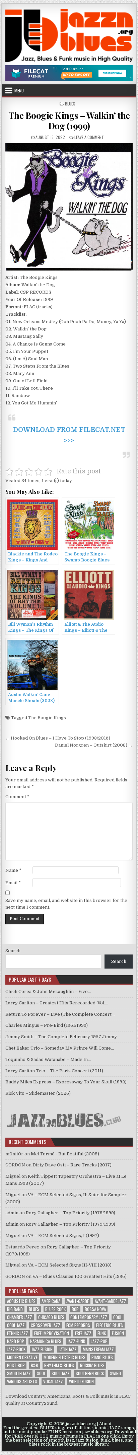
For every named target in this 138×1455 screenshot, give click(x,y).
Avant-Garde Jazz (110, 1301)
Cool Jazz (16, 1325)
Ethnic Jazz (17, 1333)
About (105, 1424)
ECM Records (78, 1325)
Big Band (15, 1309)
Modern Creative (22, 1357)
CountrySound (41, 1403)
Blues (70, 103)
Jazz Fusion (42, 1349)
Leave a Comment (89, 137)
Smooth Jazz (19, 1373)
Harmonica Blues (45, 1341)
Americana (51, 1301)
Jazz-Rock (16, 1349)
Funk (101, 1333)
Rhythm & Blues (59, 1365)
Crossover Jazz (45, 1325)
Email (13, 882)
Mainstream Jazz (98, 1349)
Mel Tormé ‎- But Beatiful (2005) (65, 1153)
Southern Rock (90, 1373)
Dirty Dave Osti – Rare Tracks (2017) (72, 1164)
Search (12, 950)
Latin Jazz (68, 1349)
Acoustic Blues (21, 1301)
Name (13, 870)
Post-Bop (16, 1365)
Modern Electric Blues (64, 1357)
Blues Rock (55, 1309)
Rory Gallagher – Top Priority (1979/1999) (70, 1212)
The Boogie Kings (47, 717)
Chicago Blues (51, 1317)
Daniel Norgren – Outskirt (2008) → (94, 745)
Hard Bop (15, 1341)
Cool (117, 1317)
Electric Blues (109, 1325)
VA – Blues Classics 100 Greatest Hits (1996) (79, 1276)
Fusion (118, 1333)
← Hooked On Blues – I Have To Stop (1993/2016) (57, 738)
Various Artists (22, 1381)
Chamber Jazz (19, 1317)
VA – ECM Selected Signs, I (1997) (63, 1235)
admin (11, 1212)
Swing (115, 1373)
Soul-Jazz (61, 1373)
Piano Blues (102, 1357)
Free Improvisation (51, 1333)
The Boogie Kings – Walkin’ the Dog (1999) (69, 120)
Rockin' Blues (92, 1365)
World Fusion (81, 1381)
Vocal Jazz (53, 1381)
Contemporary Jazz (88, 1317)
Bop (75, 1309)
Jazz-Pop (99, 1341)
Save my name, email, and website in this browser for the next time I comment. (66, 904)
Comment (17, 796)
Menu (19, 90)
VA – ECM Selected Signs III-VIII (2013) (70, 1265)
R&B (34, 1365)
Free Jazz (83, 1333)
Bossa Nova (95, 1309)
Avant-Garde (77, 1301)
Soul (41, 1373)
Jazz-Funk (76, 1341)
